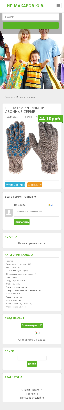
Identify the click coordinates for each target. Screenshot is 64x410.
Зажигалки (13, 267)
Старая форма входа (32, 339)
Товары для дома (14, 297)
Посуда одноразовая (15, 280)
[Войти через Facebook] (40, 205)
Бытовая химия (13, 293)
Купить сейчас (15, 184)
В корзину (34, 184)
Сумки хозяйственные (18, 264)
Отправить (22, 222)
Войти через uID (32, 325)
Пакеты (9, 261)
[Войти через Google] (50, 205)
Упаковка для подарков (19, 303)
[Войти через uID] (29, 205)
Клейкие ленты (13, 284)
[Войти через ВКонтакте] (34, 205)
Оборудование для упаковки (21, 274)
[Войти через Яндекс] (45, 205)
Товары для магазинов (16, 287)
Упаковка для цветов (16, 307)
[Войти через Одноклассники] (55, 205)
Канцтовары (13, 300)
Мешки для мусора (17, 270)
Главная (9, 97)
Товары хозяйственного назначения (23, 290)
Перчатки (27, 117)
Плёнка (11, 277)
